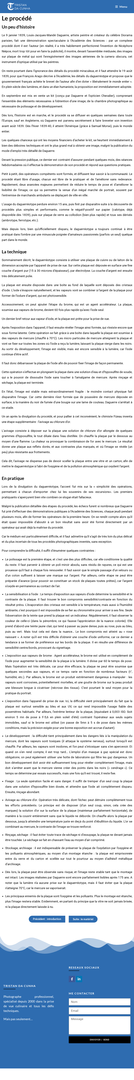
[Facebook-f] (72, 979)
